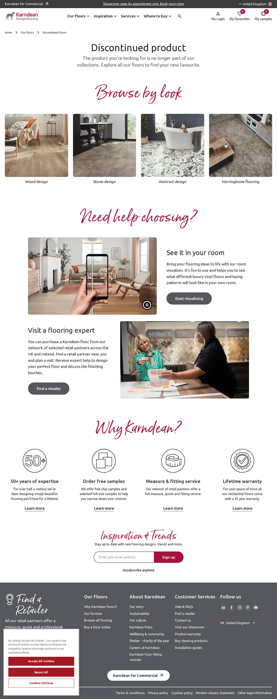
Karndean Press (141, 627)
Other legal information (255, 693)
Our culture (138, 620)
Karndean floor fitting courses (146, 657)
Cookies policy (182, 693)
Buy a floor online (97, 627)
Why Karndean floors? (100, 607)
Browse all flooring (98, 620)
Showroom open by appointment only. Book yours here (143, 4)
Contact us (183, 620)
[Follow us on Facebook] (231, 607)
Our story (137, 607)
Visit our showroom (189, 627)
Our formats (93, 613)
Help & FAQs (184, 607)
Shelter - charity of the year (149, 641)
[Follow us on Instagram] (239, 607)
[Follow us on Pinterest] (248, 607)
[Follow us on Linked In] (223, 607)
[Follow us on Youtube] (256, 607)
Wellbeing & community (147, 634)
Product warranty (188, 634)
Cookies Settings (41, 683)
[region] (41, 662)
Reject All (41, 672)
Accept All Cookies (41, 661)
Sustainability (139, 613)
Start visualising (189, 298)
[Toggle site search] (179, 16)
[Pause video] (147, 305)
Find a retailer (49, 388)
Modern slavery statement (215, 693)
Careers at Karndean (145, 647)
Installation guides (188, 647)
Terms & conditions (130, 693)
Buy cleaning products (191, 641)
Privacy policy (158, 693)
